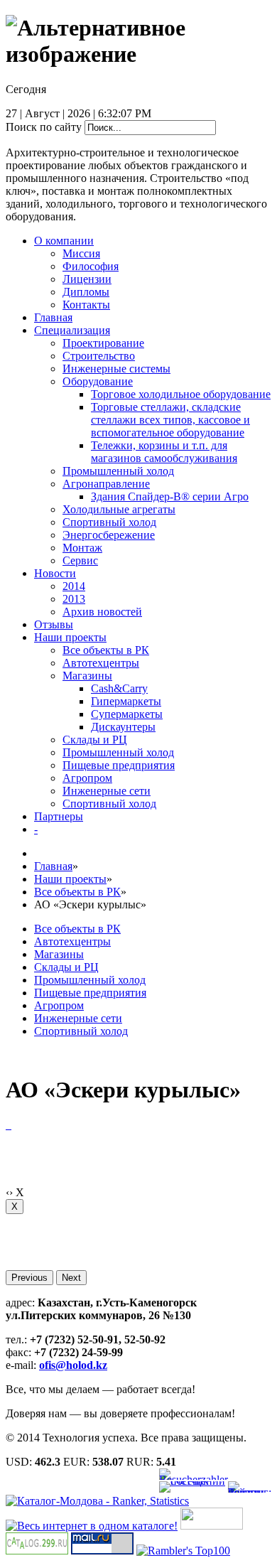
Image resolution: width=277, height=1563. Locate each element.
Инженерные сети (107, 791)
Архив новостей (102, 612)
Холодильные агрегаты (119, 509)
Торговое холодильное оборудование (181, 394)
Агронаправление (106, 484)
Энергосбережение (109, 535)
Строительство (99, 356)
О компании (64, 241)
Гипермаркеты (126, 701)
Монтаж (82, 548)
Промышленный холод (118, 471)
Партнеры (58, 816)
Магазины (87, 676)
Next (71, 1277)
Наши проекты (70, 637)
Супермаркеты (127, 714)
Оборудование (98, 381)
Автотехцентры (101, 663)
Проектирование (103, 343)
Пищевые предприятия (119, 765)
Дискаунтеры (123, 727)
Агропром (87, 778)
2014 (74, 586)
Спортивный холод (109, 522)
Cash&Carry (119, 688)
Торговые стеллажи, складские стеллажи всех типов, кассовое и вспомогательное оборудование (170, 420)
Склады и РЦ (95, 740)
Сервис (80, 560)
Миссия (81, 253)
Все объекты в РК (106, 650)
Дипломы (86, 292)
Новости (55, 573)
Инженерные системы (116, 368)
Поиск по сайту (44, 127)
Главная (53, 317)
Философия (91, 266)
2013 (74, 599)
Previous (29, 1277)
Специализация (72, 330)
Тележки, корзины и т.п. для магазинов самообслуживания (164, 451)
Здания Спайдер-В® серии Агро (170, 496)
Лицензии (87, 279)
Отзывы (53, 624)
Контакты (86, 305)
